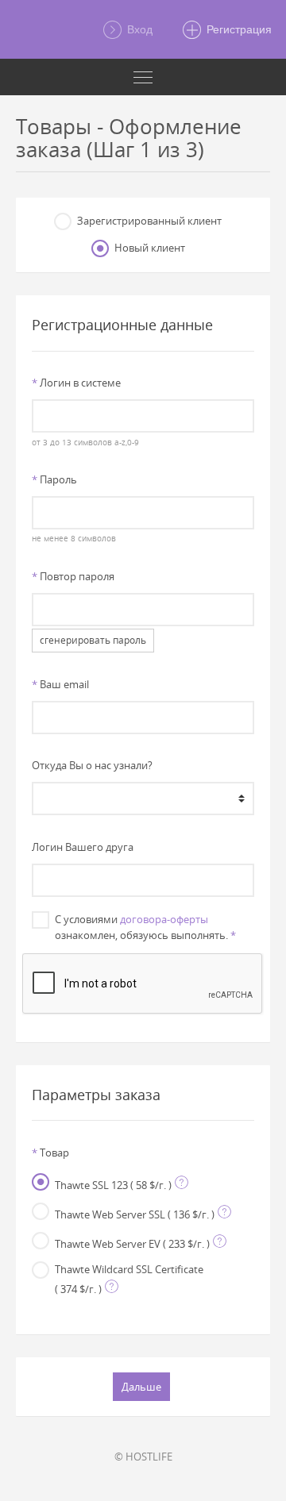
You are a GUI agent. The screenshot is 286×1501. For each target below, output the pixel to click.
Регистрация (237, 29)
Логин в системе (76, 382)
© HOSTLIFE (143, 1456)
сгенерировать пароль (93, 640)
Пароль (54, 479)
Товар (50, 1152)
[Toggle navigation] (143, 77)
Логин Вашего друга (82, 847)
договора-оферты (164, 919)
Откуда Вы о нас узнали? (92, 765)
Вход (138, 29)
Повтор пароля (73, 576)
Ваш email (60, 684)
